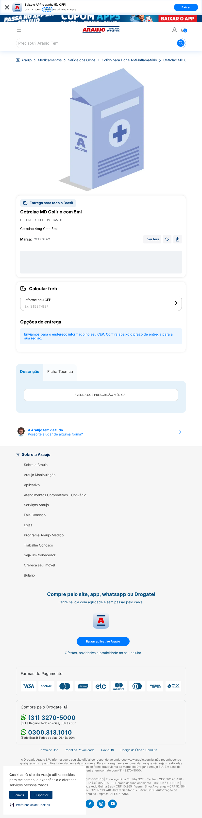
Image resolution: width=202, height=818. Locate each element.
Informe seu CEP (37, 300)
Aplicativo (32, 485)
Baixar (186, 7)
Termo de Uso (48, 750)
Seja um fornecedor (39, 555)
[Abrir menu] (19, 30)
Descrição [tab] (29, 371)
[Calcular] (175, 303)
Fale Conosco (35, 515)
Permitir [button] (19, 795)
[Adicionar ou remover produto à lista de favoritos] (167, 239)
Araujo (26, 60)
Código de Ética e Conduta (138, 750)
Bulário (29, 575)
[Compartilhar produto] (177, 239)
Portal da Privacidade (79, 750)
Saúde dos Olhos (81, 60)
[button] (30, 805)
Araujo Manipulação (39, 475)
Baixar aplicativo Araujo (103, 641)
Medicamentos (50, 60)
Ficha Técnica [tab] (60, 371)
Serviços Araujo (36, 505)
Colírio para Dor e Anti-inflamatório (129, 60)
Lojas (28, 525)
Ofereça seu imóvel (39, 565)
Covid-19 (107, 750)
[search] (101, 43)
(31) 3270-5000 (51, 717)
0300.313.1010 (49, 732)
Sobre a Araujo (36, 465)
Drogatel (54, 707)
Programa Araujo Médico (44, 535)
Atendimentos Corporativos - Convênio (55, 495)
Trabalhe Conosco (38, 545)
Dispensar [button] (41, 795)
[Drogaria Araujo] (101, 29)
